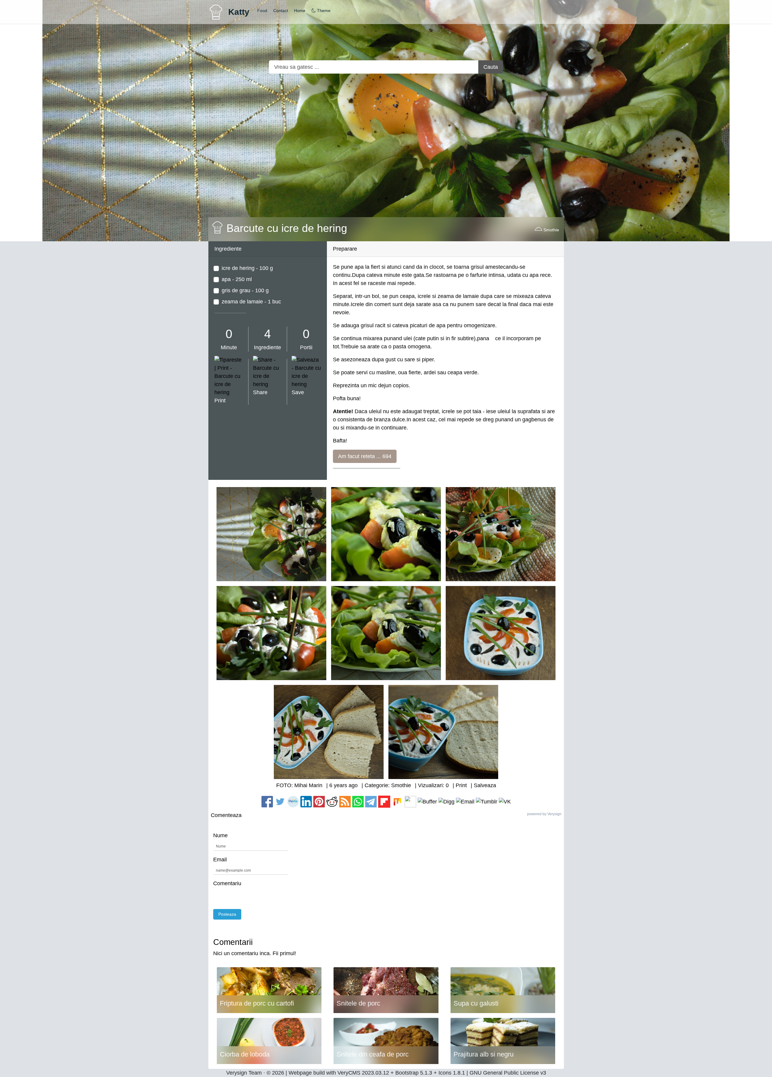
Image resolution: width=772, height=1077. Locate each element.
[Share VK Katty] (505, 801)
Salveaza (485, 785)
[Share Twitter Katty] (280, 801)
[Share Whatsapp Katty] (358, 801)
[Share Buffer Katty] (427, 801)
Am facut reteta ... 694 (364, 456)
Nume (220, 835)
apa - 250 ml (237, 279)
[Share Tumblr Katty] (486, 801)
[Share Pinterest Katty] (319, 801)
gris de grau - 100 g (245, 290)
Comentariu (227, 883)
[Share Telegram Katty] (371, 801)
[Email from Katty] (465, 801)
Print (461, 785)
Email (220, 860)
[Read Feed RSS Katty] (345, 801)
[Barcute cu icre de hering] (271, 534)
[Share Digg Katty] (446, 801)
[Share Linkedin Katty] (306, 801)
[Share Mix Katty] (397, 801)
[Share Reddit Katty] (332, 801)
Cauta (490, 67)
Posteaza (227, 914)
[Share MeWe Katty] (293, 801)
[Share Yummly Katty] (410, 801)
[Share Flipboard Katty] (384, 801)
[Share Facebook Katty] (267, 801)
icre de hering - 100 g (247, 268)
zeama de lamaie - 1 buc (251, 302)
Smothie (550, 229)
